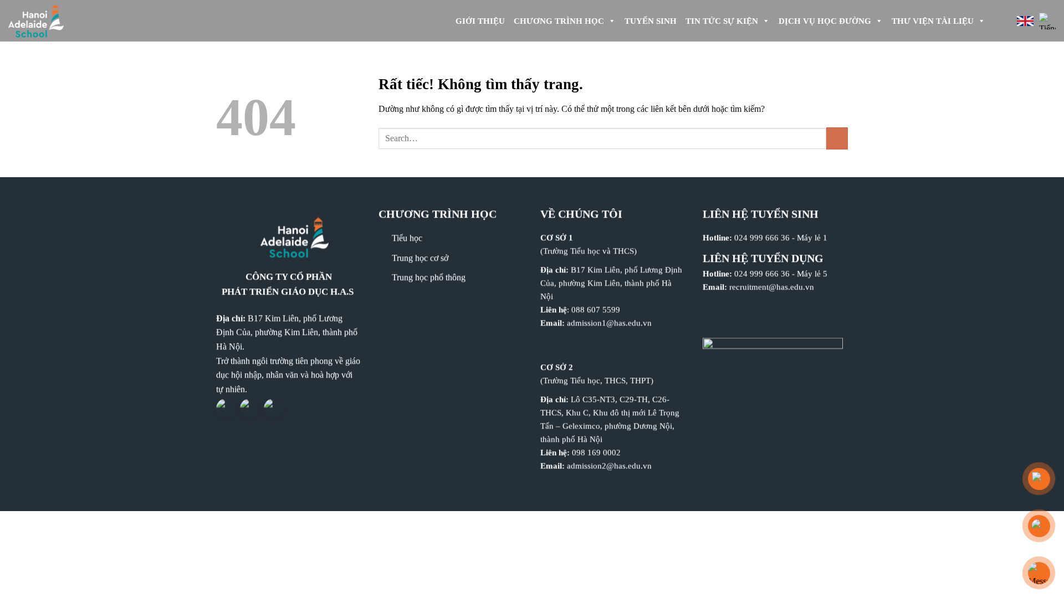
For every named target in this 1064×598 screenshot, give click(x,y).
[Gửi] (837, 138)
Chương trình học (559, 21)
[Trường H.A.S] (55, 21)
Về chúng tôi (581, 214)
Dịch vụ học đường (825, 21)
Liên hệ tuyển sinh (761, 214)
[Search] (999, 21)
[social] (226, 409)
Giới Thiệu (480, 21)
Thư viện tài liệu (933, 21)
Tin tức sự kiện (722, 21)
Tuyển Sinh (651, 21)
